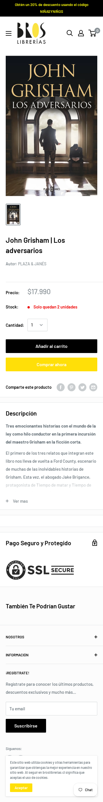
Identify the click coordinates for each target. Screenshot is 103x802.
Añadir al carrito (51, 346)
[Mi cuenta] (81, 33)
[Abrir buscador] (70, 33)
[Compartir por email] (93, 387)
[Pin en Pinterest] (72, 387)
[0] (92, 33)
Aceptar (21, 787)
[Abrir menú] (8, 33)
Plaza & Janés (32, 263)
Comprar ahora (51, 364)
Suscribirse (25, 725)
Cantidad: (15, 325)
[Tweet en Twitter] (82, 387)
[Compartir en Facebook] (61, 387)
